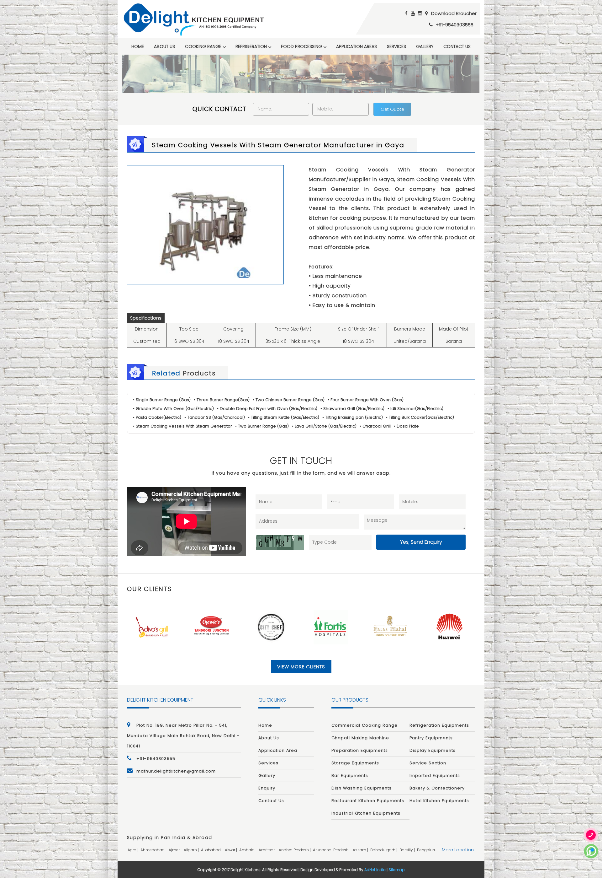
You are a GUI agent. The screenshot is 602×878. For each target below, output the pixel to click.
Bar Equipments (349, 775)
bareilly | (407, 850)
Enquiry (266, 788)
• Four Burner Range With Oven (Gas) (366, 400)
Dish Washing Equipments (361, 788)
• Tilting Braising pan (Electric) (352, 417)
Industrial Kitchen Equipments (365, 813)
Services (396, 46)
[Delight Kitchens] (193, 19)
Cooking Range (203, 46)
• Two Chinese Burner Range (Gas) (289, 400)
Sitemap (396, 869)
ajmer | (175, 850)
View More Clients (301, 666)
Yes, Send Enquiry (421, 542)
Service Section (427, 763)
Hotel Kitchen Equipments (439, 801)
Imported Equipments (434, 775)
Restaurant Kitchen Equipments (367, 801)
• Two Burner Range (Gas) (262, 426)
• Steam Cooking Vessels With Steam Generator (182, 426)
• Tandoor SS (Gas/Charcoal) (214, 417)
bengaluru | (428, 850)
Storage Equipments (355, 763)
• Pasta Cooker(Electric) (157, 417)
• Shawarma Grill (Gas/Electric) (352, 409)
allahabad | (212, 850)
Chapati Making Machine (360, 738)
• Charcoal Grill (375, 426)
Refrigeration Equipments (439, 725)
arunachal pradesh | (332, 850)
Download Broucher (454, 13)
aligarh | (192, 850)
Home (137, 46)
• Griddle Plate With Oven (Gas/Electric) (173, 409)
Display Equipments (432, 750)
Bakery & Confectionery (437, 788)
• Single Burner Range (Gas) (162, 400)
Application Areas (356, 46)
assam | (361, 850)
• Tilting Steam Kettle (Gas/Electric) (283, 417)
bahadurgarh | (384, 850)
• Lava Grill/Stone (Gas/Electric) (324, 426)
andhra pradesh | (295, 850)
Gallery (424, 46)
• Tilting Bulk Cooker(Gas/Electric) (420, 417)
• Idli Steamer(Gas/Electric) (415, 409)
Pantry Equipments (431, 738)
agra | (133, 850)
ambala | (248, 850)
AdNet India (375, 869)
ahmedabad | (153, 850)
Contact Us (457, 46)
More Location (458, 850)
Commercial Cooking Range (364, 725)
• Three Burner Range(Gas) (222, 400)
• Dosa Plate (406, 426)
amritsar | (268, 850)
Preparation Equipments (359, 750)
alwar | (231, 850)
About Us (164, 46)
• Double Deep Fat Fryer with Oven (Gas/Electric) (267, 409)
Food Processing (301, 46)
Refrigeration (251, 46)
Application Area (277, 750)
